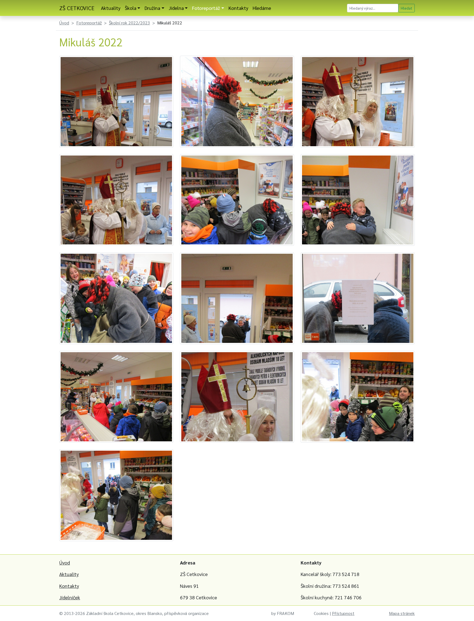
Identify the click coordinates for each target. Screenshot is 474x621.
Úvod (64, 23)
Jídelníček (69, 597)
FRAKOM (285, 613)
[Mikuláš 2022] (116, 101)
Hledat (406, 7)
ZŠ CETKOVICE (76, 8)
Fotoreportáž (206, 8)
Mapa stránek (402, 613)
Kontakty (238, 8)
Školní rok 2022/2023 (129, 23)
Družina (152, 8)
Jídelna (176, 8)
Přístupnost (343, 613)
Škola (130, 8)
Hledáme (262, 8)
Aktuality (110, 8)
